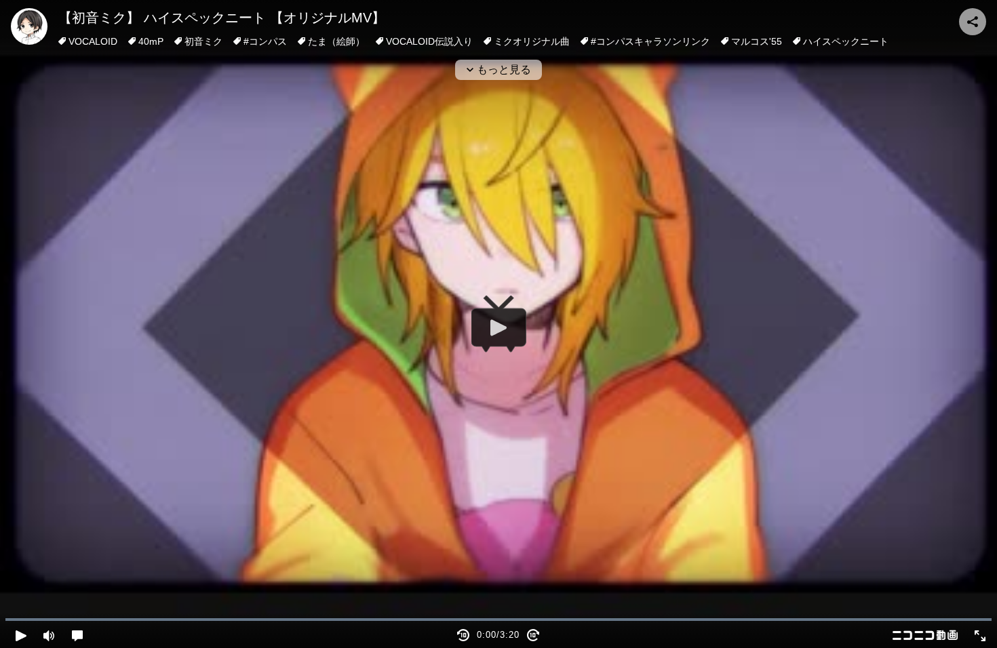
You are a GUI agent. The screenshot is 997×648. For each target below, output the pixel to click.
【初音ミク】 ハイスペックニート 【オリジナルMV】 (221, 17)
